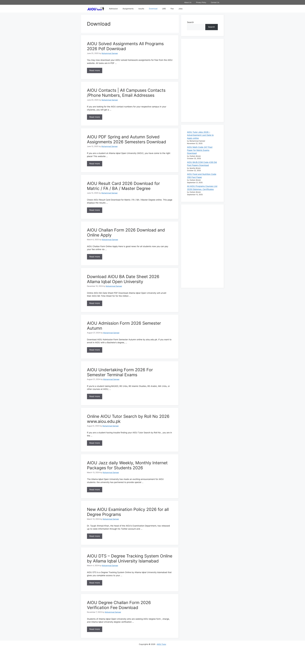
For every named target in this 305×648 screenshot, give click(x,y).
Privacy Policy (201, 2)
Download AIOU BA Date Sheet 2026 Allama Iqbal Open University (123, 279)
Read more (94, 70)
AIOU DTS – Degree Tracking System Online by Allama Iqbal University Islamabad (129, 558)
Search (190, 22)
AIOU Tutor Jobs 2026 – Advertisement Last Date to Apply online (200, 135)
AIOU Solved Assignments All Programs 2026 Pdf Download (125, 46)
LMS (164, 9)
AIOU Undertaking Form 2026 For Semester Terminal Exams (120, 372)
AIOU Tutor (161, 644)
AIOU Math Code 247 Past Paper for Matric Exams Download (199, 150)
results (141, 9)
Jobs (180, 9)
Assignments (128, 9)
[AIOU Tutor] (96, 9)
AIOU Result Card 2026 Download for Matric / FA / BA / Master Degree (123, 186)
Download (153, 9)
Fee (172, 9)
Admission (113, 9)
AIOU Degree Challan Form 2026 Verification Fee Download (119, 605)
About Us (187, 2)
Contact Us (215, 2)
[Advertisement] (202, 80)
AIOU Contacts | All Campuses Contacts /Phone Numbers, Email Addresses (126, 93)
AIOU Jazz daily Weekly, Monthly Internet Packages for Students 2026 (127, 465)
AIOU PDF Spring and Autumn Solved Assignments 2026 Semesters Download (126, 139)
